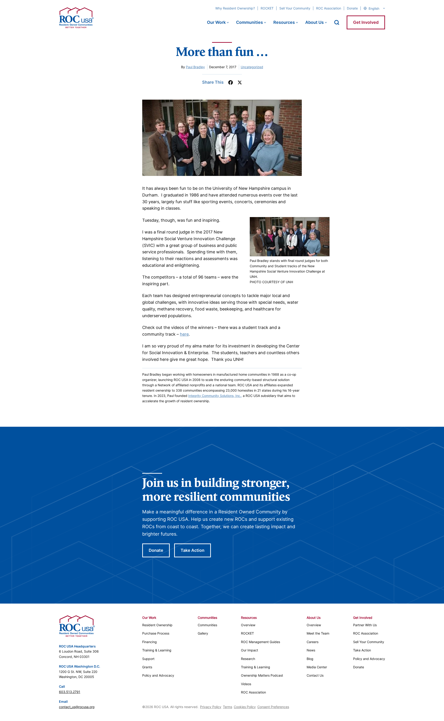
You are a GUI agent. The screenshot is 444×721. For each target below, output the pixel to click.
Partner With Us (365, 625)
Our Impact (249, 650)
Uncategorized (252, 67)
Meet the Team (318, 633)
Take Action (192, 550)
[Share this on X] (239, 82)
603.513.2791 (69, 692)
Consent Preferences (273, 707)
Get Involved (366, 22)
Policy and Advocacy (158, 675)
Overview (248, 625)
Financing (149, 642)
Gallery (203, 633)
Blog (310, 659)
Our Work (216, 22)
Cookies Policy (245, 707)
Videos (246, 684)
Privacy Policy (210, 707)
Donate (352, 8)
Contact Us (315, 675)
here (184, 334)
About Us (314, 22)
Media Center (317, 667)
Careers (312, 642)
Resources (284, 22)
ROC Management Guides (260, 642)
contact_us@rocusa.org (77, 707)
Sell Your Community (294, 8)
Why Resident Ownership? (235, 8)
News (311, 650)
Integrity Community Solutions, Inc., (215, 396)
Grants (147, 667)
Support (148, 659)
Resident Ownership (157, 625)
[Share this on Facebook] (230, 82)
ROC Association (328, 8)
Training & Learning (156, 650)
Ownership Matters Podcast (262, 675)
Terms (227, 707)
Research (248, 659)
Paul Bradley (195, 67)
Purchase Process (155, 633)
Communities (249, 22)
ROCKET (267, 8)
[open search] (336, 22)
